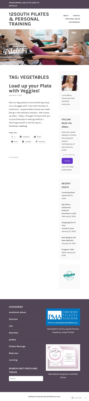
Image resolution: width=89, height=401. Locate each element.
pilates (12, 339)
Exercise (13, 319)
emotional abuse (17, 312)
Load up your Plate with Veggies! (30, 88)
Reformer (13, 353)
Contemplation (68, 192)
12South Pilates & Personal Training (29, 19)
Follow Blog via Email (67, 123)
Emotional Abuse (72, 19)
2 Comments (14, 157)
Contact (76, 16)
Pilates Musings (17, 346)
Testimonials (74, 22)
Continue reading (18, 126)
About (66, 16)
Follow (67, 161)
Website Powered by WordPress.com (44, 396)
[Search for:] (26, 378)
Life (11, 326)
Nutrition (13, 332)
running (13, 360)
